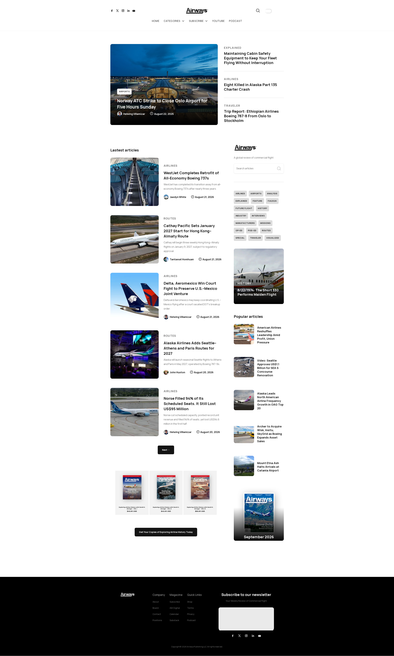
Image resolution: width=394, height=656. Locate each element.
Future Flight (244, 208)
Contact (157, 614)
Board (156, 607)
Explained (241, 201)
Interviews (258, 215)
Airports (256, 193)
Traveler (255, 238)
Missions (265, 223)
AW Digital (175, 607)
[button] (268, 11)
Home (155, 21)
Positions (157, 620)
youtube (218, 21)
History (262, 208)
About (156, 601)
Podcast (191, 620)
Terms (190, 607)
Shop (189, 601)
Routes (266, 230)
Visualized (272, 238)
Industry (241, 215)
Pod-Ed (252, 230)
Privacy (190, 614)
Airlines (240, 193)
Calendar (174, 614)
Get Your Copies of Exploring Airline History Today (166, 532)
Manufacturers (245, 223)
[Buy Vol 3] (165, 493)
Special (240, 238)
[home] (197, 11)
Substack (174, 620)
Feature (257, 201)
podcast (235, 21)
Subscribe (175, 601)
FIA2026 (272, 201)
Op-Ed (239, 230)
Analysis (272, 193)
